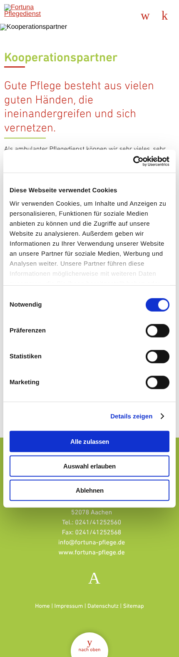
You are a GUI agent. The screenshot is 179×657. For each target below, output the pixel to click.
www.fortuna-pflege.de (91, 552)
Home (42, 606)
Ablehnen (90, 490)
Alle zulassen (89, 441)
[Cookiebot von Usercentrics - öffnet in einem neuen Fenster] (133, 161)
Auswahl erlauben (89, 465)
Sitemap (133, 606)
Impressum (69, 606)
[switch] (157, 330)
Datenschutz (103, 606)
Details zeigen (131, 416)
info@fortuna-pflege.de (91, 542)
